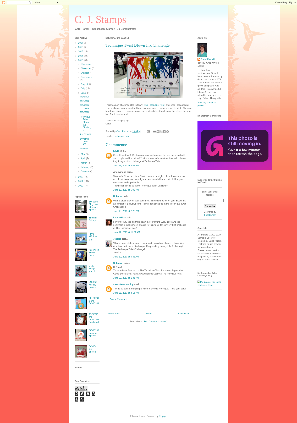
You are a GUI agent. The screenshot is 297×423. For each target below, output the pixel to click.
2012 (81, 177)
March (84, 163)
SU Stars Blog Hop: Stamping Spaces (93, 205)
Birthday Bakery (93, 219)
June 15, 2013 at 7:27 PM (126, 211)
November (86, 68)
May (83, 154)
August (85, 84)
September (86, 77)
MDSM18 (84, 112)
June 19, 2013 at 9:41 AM (126, 256)
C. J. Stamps (100, 19)
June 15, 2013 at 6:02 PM (126, 190)
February (85, 167)
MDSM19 (84, 101)
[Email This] (154, 131)
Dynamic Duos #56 (84, 141)
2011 (81, 181)
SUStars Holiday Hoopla (93, 285)
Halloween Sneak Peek (94, 252)
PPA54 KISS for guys (93, 236)
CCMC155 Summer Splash (94, 333)
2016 (81, 47)
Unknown (118, 196)
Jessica (117, 239)
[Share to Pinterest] (167, 131)
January (85, 171)
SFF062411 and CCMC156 (94, 301)
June (83, 93)
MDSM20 (84, 96)
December (86, 64)
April (83, 158)
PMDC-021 (85, 134)
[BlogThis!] (158, 131)
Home (149, 313)
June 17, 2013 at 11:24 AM (126, 232)
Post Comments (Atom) (155, 321)
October (85, 73)
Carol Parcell (208, 59)
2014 (81, 56)
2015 (81, 51)
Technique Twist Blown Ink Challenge (85, 123)
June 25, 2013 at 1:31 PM (126, 278)
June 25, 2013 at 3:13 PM (126, 293)
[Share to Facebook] (164, 131)
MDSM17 (84, 148)
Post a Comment (118, 299)
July (83, 88)
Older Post (183, 313)
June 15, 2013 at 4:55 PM (126, 165)
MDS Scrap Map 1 (92, 269)
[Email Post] (148, 131)
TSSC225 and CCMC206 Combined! (94, 318)
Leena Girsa (119, 217)
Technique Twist (121, 136)
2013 (81, 60)
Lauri (116, 151)
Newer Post (114, 313)
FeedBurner (210, 215)
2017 (81, 43)
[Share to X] (161, 131)
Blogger (162, 416)
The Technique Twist (154, 105)
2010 (81, 185)
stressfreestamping (123, 284)
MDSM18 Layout (84, 106)
